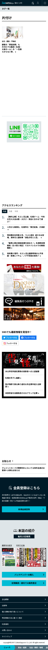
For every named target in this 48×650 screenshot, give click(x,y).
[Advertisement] (24, 82)
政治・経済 (22, 647)
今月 (16, 211)
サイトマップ (7, 636)
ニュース (7, 647)
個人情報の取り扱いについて (13, 611)
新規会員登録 (24, 509)
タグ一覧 (6, 8)
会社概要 (5, 599)
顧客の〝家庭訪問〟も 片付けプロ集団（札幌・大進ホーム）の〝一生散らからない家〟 (12, 48)
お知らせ (6, 461)
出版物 (4, 605)
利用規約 (5, 624)
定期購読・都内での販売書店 (24, 583)
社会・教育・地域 (36, 647)
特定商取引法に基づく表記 (12, 618)
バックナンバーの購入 (24, 574)
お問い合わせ (7, 630)
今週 (10, 211)
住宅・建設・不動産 (9, 41)
